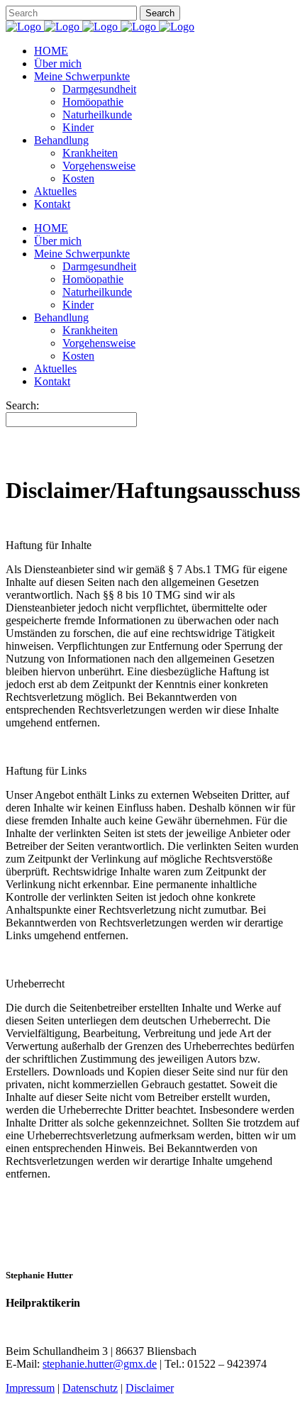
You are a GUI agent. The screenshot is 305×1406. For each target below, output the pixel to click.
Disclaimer (150, 1388)
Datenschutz (90, 1388)
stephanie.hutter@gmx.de (100, 1364)
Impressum (30, 1388)
